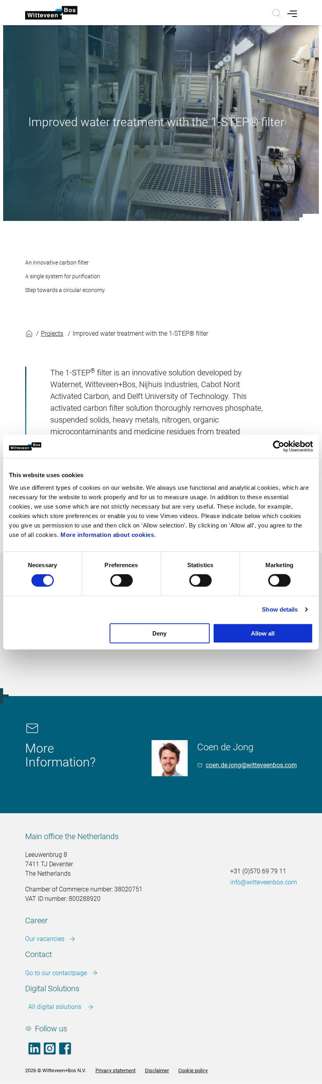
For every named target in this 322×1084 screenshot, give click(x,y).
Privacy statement (115, 1070)
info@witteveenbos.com (263, 882)
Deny (159, 633)
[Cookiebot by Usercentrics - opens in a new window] (278, 446)
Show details (280, 609)
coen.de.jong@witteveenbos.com (251, 765)
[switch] (121, 580)
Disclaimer (157, 1070)
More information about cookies (107, 534)
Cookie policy (193, 1070)
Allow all (262, 633)
